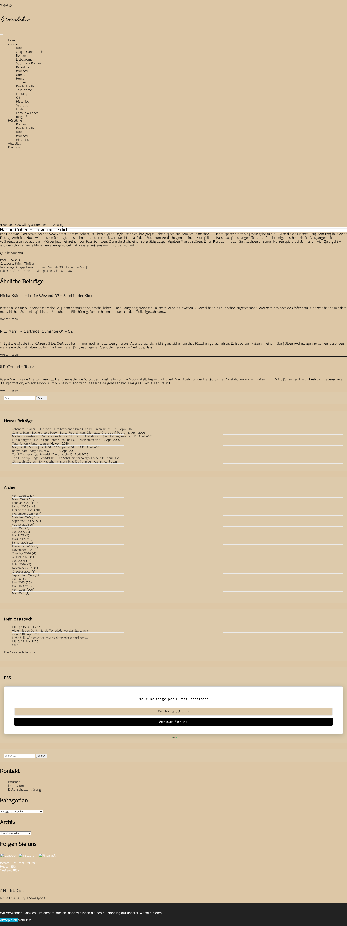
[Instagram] (28, 855)
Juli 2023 (18, 579)
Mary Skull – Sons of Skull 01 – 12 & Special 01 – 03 (46, 447)
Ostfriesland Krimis (29, 52)
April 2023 (19, 589)
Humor (21, 78)
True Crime (24, 90)
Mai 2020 (18, 593)
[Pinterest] (47, 855)
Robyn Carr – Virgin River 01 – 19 (34, 451)
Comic (20, 75)
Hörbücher (15, 120)
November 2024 (23, 550)
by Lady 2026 (10, 898)
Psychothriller (26, 86)
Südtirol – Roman (28, 63)
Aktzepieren (9, 920)
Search (41, 398)
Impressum (16, 786)
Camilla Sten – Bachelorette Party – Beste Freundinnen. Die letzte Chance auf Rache (68, 432)
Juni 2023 (18, 582)
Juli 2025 (18, 528)
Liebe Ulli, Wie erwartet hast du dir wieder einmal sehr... (50, 638)
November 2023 (22, 568)
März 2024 (19, 564)
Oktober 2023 (21, 571)
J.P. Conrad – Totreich (19, 366)
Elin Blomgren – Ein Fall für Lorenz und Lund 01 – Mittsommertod (56, 440)
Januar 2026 (20, 506)
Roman (21, 55)
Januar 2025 (20, 542)
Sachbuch (23, 105)
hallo (15, 645)
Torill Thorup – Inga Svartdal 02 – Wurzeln (40, 454)
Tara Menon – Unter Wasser (30, 443)
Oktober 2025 (21, 517)
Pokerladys (6, 5)
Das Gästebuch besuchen (20, 652)
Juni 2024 (18, 561)
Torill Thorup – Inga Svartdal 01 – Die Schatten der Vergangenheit (56, 458)
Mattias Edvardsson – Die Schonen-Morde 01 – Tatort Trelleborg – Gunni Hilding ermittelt (72, 436)
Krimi (19, 48)
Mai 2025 (18, 535)
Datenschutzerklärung (24, 790)
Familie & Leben (27, 113)
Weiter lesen (9, 319)
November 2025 (22, 513)
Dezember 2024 (22, 546)
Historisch (23, 101)
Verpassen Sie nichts (173, 722)
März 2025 (19, 539)
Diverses (14, 147)
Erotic (20, 109)
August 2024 (20, 557)
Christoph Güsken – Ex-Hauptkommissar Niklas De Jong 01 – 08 (55, 461)
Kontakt (14, 782)
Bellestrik (22, 67)
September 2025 (23, 521)
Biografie (22, 117)
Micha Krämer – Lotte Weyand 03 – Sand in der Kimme (48, 295)
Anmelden (12, 890)
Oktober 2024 (21, 553)
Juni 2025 (18, 532)
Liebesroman (25, 59)
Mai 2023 (18, 586)
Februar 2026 (21, 503)
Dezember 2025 (22, 510)
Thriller (21, 82)
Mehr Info (24, 920)
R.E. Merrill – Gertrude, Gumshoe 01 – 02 (36, 331)
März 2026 (19, 499)
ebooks (13, 44)
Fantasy (21, 94)
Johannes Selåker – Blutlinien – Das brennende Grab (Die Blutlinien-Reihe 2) (63, 429)
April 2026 (19, 495)
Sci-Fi (20, 98)
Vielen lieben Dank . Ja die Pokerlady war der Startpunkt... (51, 630)
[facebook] (9, 855)
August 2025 (20, 524)
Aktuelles (14, 143)
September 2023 (23, 575)
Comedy (22, 71)
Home (12, 40)
